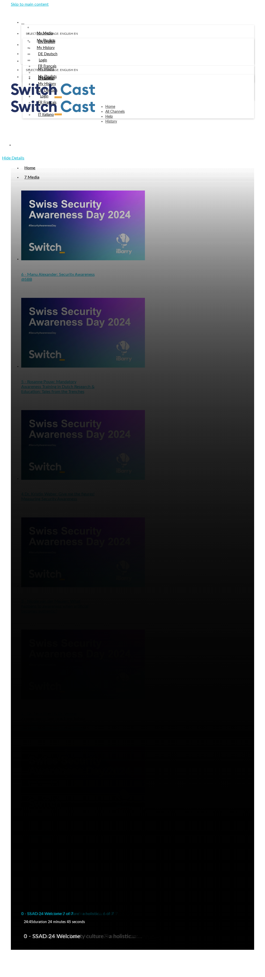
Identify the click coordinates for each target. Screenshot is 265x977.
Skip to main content (30, 4)
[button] (12, 11)
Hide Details (13, 158)
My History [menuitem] (46, 48)
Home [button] (110, 107)
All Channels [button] (115, 112)
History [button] (111, 121)
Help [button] (109, 116)
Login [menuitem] (43, 60)
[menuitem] (46, 42)
